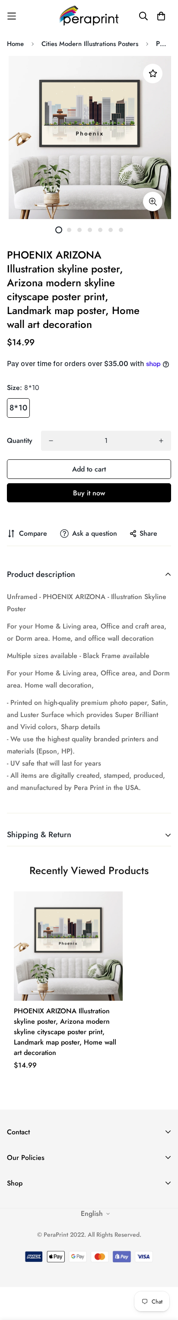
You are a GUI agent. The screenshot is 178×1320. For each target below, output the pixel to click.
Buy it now (89, 493)
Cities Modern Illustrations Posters (89, 44)
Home (15, 44)
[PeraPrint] (89, 16)
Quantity (19, 440)
